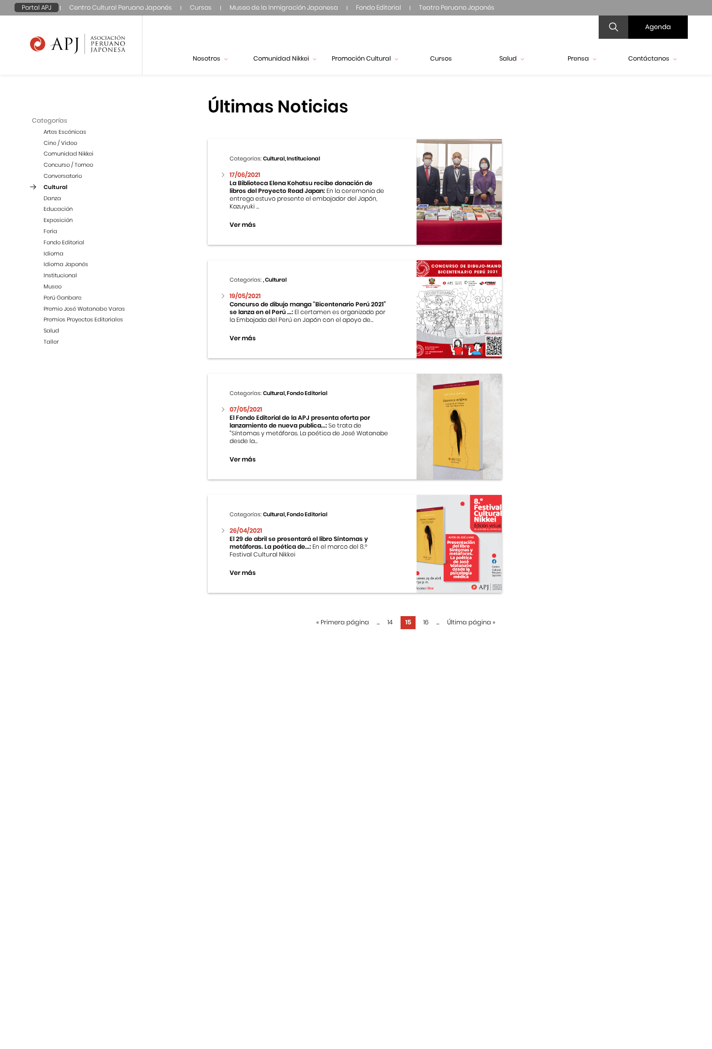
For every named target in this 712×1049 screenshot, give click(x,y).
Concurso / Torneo (68, 165)
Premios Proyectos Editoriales (83, 319)
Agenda (658, 27)
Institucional (60, 275)
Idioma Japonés (66, 264)
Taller (51, 342)
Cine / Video (60, 143)
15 (408, 622)
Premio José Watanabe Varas (84, 309)
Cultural (55, 187)
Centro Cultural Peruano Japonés (120, 7)
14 (390, 622)
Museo (53, 286)
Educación (58, 209)
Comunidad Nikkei (68, 154)
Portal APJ (36, 7)
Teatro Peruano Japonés (457, 7)
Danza (52, 198)
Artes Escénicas (65, 132)
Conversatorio (63, 176)
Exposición (58, 220)
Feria (50, 231)
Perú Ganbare (62, 298)
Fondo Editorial (378, 7)
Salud (51, 330)
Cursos (201, 7)
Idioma (53, 253)
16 (426, 622)
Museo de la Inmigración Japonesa (284, 7)
